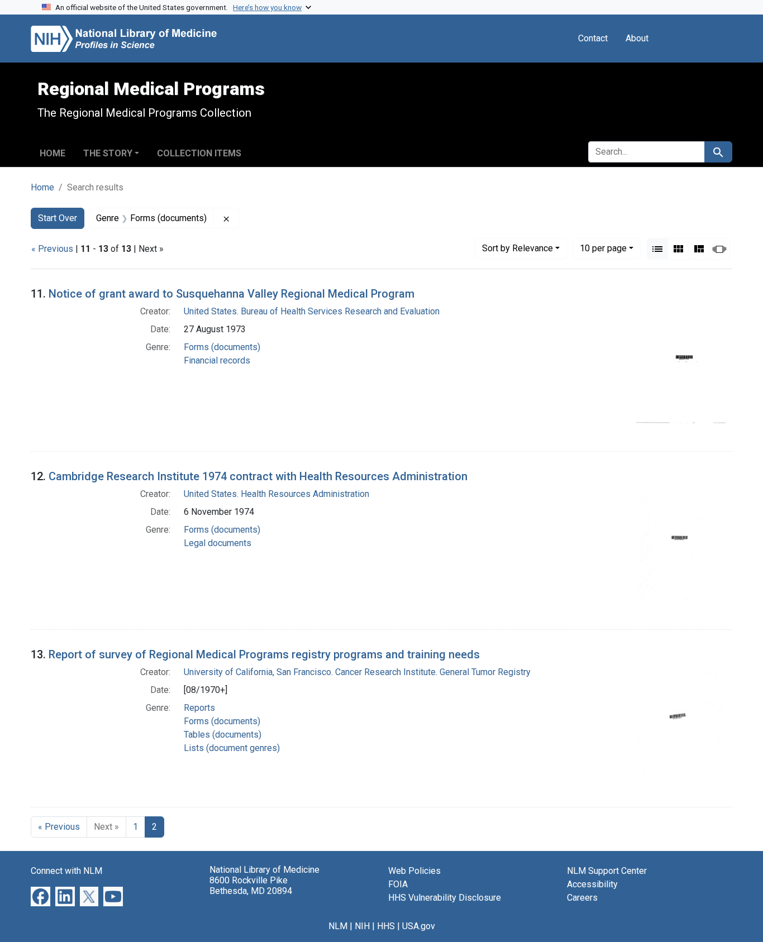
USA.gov (418, 926)
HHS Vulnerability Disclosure (444, 897)
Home (52, 153)
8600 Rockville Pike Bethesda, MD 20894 (250, 885)
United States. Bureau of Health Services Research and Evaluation (312, 311)
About (637, 38)
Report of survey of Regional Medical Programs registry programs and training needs (264, 654)
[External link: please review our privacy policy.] (40, 896)
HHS (386, 926)
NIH (362, 926)
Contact (593, 38)
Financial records (217, 360)
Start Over (57, 218)
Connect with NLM (66, 871)
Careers (582, 897)
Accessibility (592, 884)
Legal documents (217, 543)
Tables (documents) (222, 734)
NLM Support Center (607, 871)
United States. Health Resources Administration (276, 494)
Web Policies (414, 871)
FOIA (398, 884)
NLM (337, 926)
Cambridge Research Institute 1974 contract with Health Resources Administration (258, 476)
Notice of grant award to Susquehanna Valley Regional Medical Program (231, 293)
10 (603, 248)
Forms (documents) (222, 347)
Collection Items (199, 153)
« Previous (52, 248)
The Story (107, 153)
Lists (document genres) (232, 748)
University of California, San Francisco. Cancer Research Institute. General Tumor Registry (357, 672)
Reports (199, 707)
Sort (517, 248)
